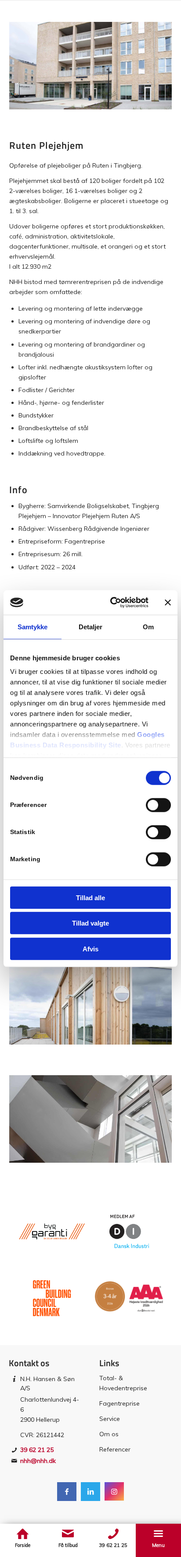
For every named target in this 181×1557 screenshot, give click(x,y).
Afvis (90, 948)
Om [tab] (148, 626)
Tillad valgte (90, 923)
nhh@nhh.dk (38, 1461)
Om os (109, 1434)
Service (109, 1419)
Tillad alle (90, 897)
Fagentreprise (119, 1403)
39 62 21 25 (37, 1450)
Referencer (114, 1449)
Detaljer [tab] (91, 626)
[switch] (158, 805)
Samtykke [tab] (33, 626)
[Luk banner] (168, 603)
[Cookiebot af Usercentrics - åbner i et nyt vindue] (112, 602)
